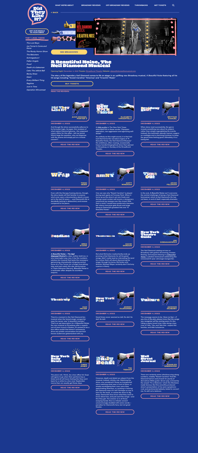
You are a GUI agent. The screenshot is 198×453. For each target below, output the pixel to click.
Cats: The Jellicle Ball (35, 70)
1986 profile (102, 127)
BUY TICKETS (72, 84)
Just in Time (31, 86)
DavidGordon (127, 245)
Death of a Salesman (35, 67)
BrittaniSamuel (172, 118)
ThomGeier (84, 184)
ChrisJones (84, 365)
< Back (54, 12)
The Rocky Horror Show (37, 51)
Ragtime (30, 83)
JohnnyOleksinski (126, 308)
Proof (28, 64)
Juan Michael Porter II (79, 118)
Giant (28, 77)
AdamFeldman (172, 184)
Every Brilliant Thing (35, 80)
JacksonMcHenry (172, 308)
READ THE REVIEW (70, 144)
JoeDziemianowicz (168, 241)
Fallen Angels (32, 61)
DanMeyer (83, 308)
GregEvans (83, 245)
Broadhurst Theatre (94, 71)
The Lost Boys (32, 43)
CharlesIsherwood (170, 365)
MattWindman (127, 184)
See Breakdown (69, 52)
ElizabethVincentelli (125, 118)
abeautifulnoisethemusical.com (123, 71)
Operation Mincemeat (35, 89)
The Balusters (32, 54)
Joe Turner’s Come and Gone (36, 47)
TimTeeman (127, 369)
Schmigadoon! (32, 57)
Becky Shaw (31, 73)
